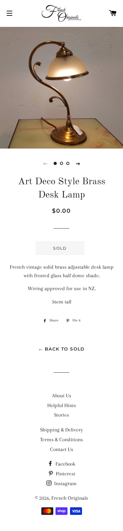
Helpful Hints (61, 405)
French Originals (69, 498)
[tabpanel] (61, 87)
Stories (61, 415)
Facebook (64, 464)
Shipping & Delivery (61, 430)
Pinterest (65, 474)
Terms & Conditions (61, 439)
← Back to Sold (61, 349)
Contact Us (61, 449)
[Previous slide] (45, 163)
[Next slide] (78, 163)
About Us (61, 396)
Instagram (65, 483)
